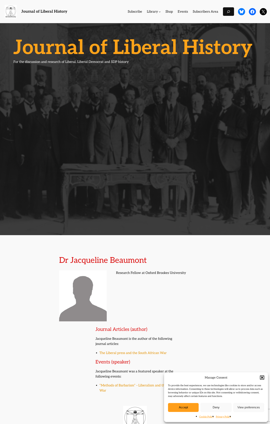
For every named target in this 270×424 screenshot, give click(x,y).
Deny (216, 407)
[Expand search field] (228, 11)
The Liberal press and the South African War (133, 353)
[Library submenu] (160, 12)
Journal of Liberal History (44, 11)
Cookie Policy (206, 416)
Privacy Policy (223, 416)
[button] (262, 378)
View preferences (248, 407)
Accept (183, 407)
